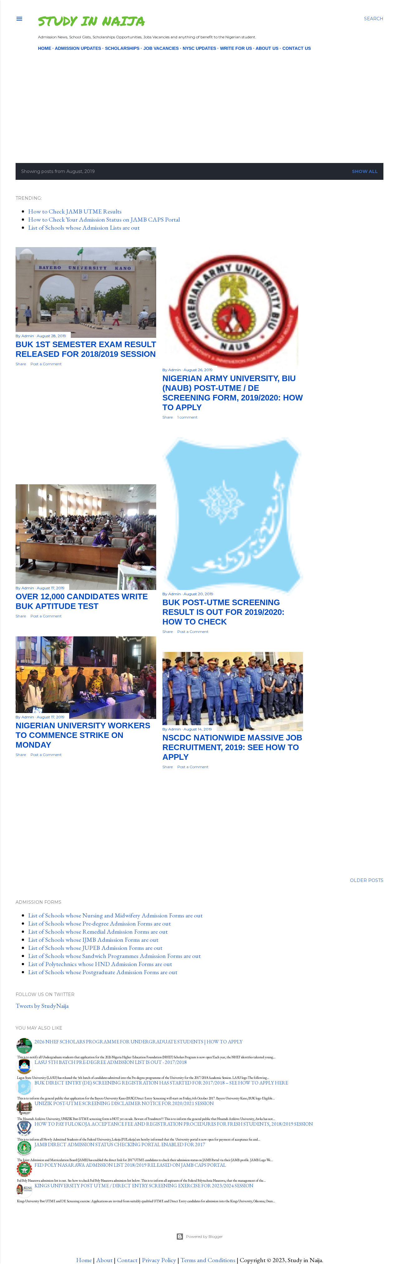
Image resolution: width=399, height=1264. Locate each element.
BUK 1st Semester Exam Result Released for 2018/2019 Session (86, 349)
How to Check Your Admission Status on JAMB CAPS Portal (104, 219)
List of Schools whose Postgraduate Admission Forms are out (102, 972)
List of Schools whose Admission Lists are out (84, 227)
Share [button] (21, 363)
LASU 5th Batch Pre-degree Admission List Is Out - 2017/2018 (111, 1062)
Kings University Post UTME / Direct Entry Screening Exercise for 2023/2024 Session (144, 1185)
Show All (365, 171)
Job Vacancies (161, 48)
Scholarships (122, 48)
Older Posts (366, 880)
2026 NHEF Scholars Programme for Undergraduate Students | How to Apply (139, 1041)
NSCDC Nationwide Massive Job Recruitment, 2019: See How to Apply (232, 747)
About (104, 1260)
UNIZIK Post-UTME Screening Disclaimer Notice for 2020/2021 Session (124, 1103)
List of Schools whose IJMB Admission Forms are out (93, 940)
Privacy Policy (159, 1260)
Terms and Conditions (207, 1260)
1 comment (187, 417)
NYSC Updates (199, 48)
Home (44, 48)
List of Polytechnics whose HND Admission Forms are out (100, 964)
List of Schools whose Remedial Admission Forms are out (98, 931)
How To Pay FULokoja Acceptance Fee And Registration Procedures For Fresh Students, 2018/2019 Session (174, 1124)
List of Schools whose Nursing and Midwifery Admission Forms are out (115, 915)
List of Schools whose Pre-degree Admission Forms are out (99, 923)
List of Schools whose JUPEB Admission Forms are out (95, 948)
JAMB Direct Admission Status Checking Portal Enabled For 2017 (120, 1144)
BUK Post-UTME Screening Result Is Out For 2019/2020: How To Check (223, 612)
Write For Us (236, 48)
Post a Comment (46, 363)
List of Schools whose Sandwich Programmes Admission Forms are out (114, 956)
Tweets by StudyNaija (42, 1006)
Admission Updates (78, 48)
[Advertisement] (194, 96)
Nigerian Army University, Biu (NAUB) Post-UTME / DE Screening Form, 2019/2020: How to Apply (232, 393)
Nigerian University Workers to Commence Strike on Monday (83, 735)
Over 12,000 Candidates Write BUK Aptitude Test (82, 601)
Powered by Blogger (204, 1236)
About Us (267, 48)
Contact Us (296, 48)
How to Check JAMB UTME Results (75, 211)
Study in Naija (91, 20)
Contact (127, 1260)
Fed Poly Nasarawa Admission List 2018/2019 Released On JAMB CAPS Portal (130, 1165)
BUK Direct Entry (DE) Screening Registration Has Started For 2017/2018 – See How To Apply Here (161, 1083)
